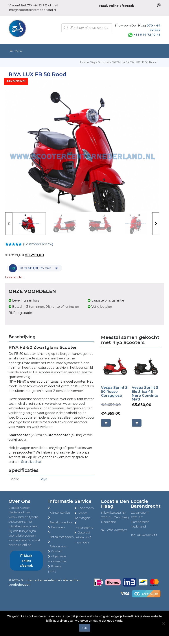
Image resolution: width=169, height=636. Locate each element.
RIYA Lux (119, 62)
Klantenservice (59, 512)
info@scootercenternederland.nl (32, 9)
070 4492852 (117, 530)
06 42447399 (147, 535)
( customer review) (38, 244)
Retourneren (58, 546)
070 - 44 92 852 (37, 5)
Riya (43, 479)
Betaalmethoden (61, 537)
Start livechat (31, 462)
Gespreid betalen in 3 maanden (83, 537)
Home (84, 62)
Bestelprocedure (60, 522)
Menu (18, 51)
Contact (56, 551)
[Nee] (163, 623)
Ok (84, 628)
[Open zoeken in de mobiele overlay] (86, 27)
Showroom (85, 508)
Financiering (85, 528)
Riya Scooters (101, 62)
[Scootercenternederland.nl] (17, 28)
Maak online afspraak (26, 560)
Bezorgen (58, 527)
